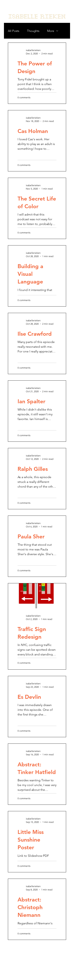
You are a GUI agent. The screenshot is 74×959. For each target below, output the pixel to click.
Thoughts (33, 31)
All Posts (13, 31)
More (50, 31)
